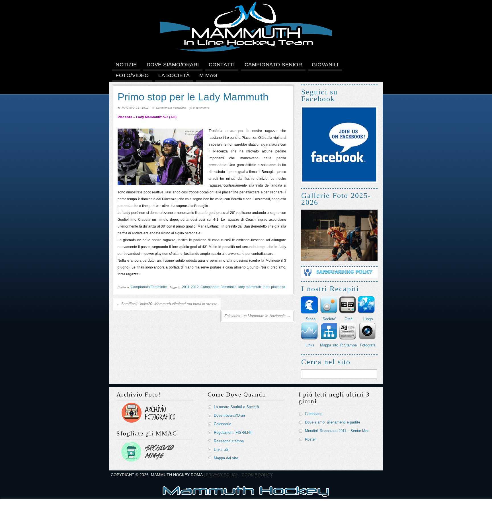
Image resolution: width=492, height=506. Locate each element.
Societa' (329, 319)
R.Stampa (348, 345)
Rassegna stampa (229, 441)
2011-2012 (190, 287)
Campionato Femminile (171, 107)
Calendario (222, 424)
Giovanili (325, 64)
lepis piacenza (274, 287)
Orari (348, 319)
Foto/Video (132, 75)
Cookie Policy (257, 474)
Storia (310, 319)
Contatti (222, 64)
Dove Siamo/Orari (173, 64)
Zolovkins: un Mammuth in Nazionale (257, 316)
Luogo (368, 319)
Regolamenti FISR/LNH (233, 432)
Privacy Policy (222, 474)
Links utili (221, 449)
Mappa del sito (226, 458)
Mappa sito (329, 345)
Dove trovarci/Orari (229, 415)
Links (310, 345)
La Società (174, 75)
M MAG (208, 75)
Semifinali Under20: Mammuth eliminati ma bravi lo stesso (166, 304)
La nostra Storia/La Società (236, 407)
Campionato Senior (273, 64)
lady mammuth (249, 287)
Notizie (126, 64)
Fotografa (368, 345)
